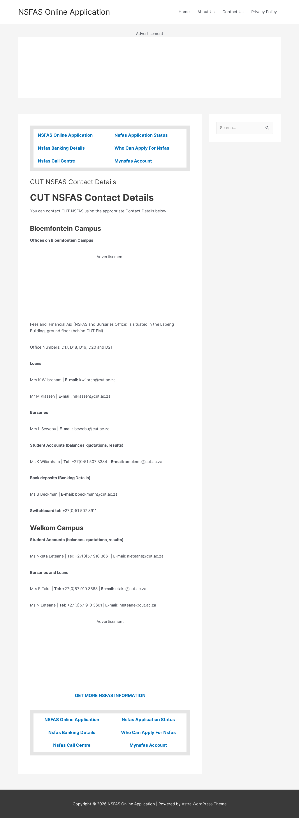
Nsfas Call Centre (56, 161)
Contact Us (232, 11)
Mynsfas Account (133, 161)
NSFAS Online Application (64, 11)
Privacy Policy (264, 11)
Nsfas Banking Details (61, 148)
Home (184, 11)
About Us (206, 11)
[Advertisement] (149, 67)
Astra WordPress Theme (204, 804)
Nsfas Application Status (141, 135)
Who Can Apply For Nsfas (141, 148)
